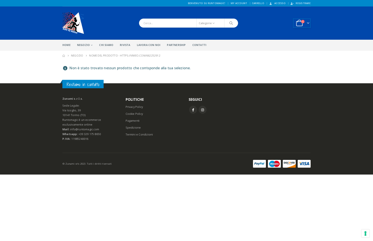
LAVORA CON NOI (149, 45)
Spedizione (133, 127)
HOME (66, 45)
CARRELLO (258, 3)
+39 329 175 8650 (90, 134)
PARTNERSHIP (176, 45)
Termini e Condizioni (139, 134)
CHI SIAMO (106, 45)
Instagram (203, 110)
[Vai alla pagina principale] (63, 55)
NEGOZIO (83, 45)
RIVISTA (125, 45)
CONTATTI (199, 45)
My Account (239, 3)
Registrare (303, 3)
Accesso (280, 3)
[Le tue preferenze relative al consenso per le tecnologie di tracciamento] (365, 233)
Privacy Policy (134, 107)
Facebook (193, 110)
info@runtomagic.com (84, 129)
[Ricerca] (231, 23)
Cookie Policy (134, 114)
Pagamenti (133, 121)
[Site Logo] (73, 23)
